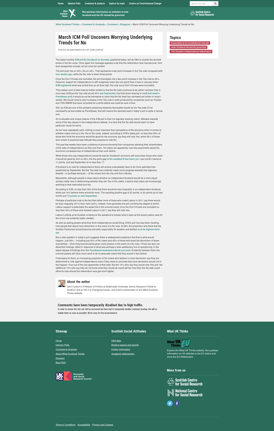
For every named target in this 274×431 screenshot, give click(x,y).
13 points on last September (82, 195)
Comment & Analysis (95, 3)
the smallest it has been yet (124, 159)
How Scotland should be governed (188, 47)
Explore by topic (117, 3)
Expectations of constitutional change (190, 42)
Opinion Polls (74, 3)
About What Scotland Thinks (70, 353)
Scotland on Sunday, (98, 59)
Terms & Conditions (65, 424)
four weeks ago (64, 74)
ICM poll (79, 59)
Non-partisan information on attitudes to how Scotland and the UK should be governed (105, 13)
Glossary (60, 358)
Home (61, 3)
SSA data (116, 340)
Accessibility (83, 424)
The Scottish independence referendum (191, 51)
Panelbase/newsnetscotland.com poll (109, 250)
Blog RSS (61, 362)
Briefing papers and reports (125, 345)
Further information (120, 349)
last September (107, 93)
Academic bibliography (123, 353)
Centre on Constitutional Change (145, 3)
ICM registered (63, 85)
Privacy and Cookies (102, 424)
